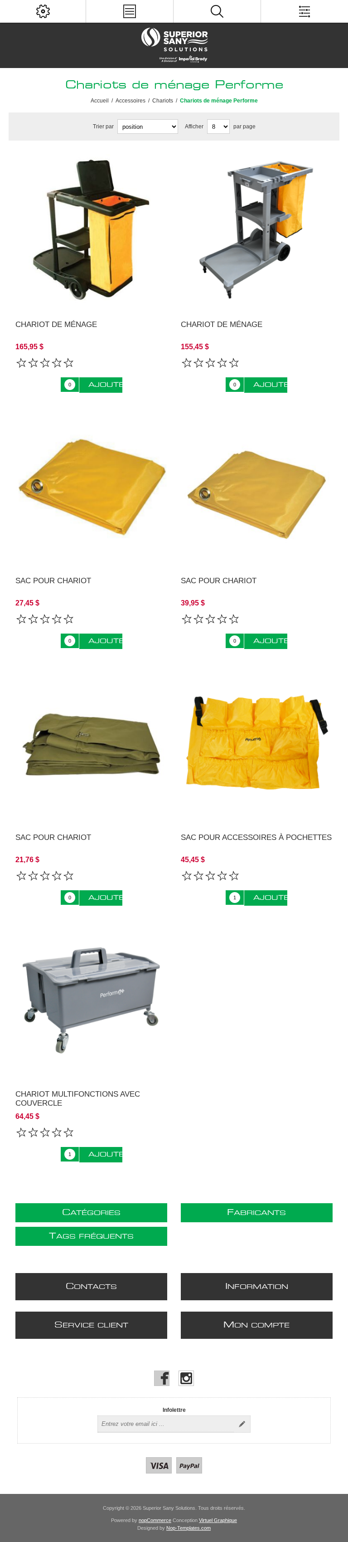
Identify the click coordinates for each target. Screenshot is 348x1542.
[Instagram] (186, 1378)
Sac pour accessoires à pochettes (256, 837)
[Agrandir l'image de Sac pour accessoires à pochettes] (257, 743)
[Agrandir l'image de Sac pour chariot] (91, 487)
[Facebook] (162, 1378)
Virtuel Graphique (218, 1520)
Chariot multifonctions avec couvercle (77, 1099)
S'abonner (242, 1424)
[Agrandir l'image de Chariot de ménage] (91, 230)
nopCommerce (155, 1520)
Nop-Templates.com (188, 1528)
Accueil (100, 101)
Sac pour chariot (53, 580)
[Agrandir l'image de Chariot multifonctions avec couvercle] (91, 1000)
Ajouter (105, 385)
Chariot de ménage (56, 324)
